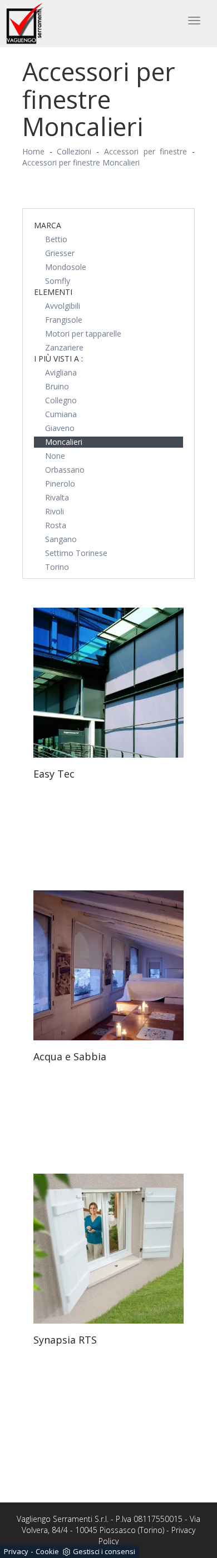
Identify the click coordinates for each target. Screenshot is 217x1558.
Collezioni (74, 151)
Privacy (16, 1551)
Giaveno (60, 428)
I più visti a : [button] (58, 358)
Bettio (56, 239)
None (55, 455)
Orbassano (65, 469)
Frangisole (63, 319)
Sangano (61, 539)
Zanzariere (64, 347)
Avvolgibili (62, 305)
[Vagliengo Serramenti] (25, 23)
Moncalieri (63, 442)
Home (33, 151)
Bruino (57, 386)
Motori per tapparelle (83, 333)
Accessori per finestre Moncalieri (81, 162)
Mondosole (65, 267)
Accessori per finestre (145, 151)
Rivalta (57, 497)
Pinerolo (60, 483)
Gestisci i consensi (104, 1551)
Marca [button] (47, 225)
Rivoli (54, 511)
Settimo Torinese (76, 553)
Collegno (61, 400)
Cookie (47, 1551)
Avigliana (61, 372)
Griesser (60, 253)
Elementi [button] (53, 292)
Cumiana (61, 414)
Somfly (57, 280)
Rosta (55, 525)
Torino (57, 567)
